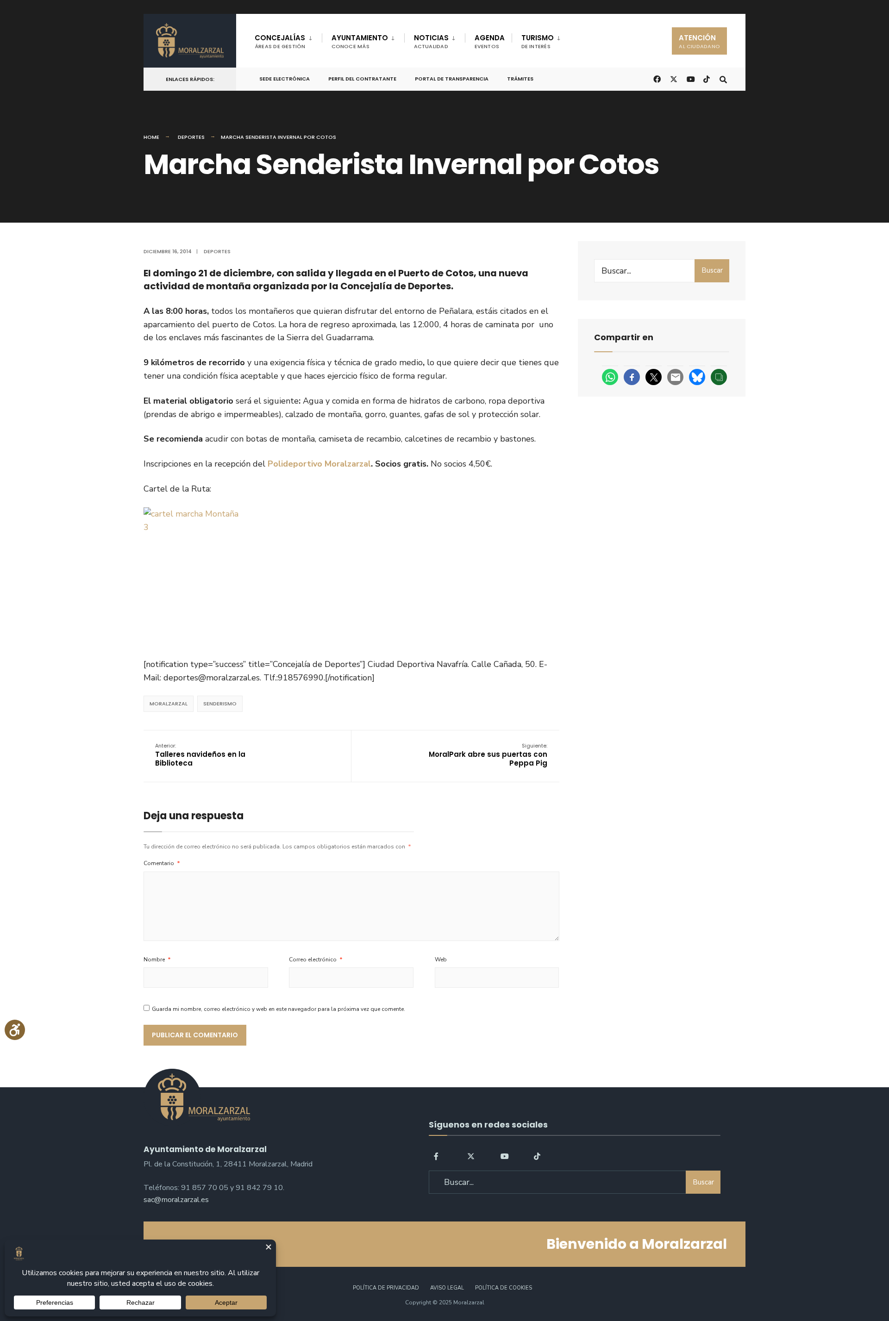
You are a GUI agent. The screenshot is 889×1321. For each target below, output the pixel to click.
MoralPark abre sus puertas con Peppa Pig (488, 755)
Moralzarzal (169, 703)
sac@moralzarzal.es (176, 1200)
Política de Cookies (503, 1287)
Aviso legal (447, 1287)
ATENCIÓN (699, 41)
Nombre (157, 959)
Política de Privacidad (386, 1287)
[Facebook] (437, 1155)
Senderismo (220, 703)
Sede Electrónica (284, 78)
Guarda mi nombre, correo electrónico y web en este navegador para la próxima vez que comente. (278, 1009)
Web (441, 959)
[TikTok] (706, 78)
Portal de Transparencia (451, 78)
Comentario (162, 863)
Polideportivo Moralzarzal (319, 463)
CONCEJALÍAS (280, 41)
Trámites (520, 78)
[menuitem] (288, 39)
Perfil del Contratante (362, 78)
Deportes (191, 137)
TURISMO (537, 41)
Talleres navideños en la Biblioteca (200, 755)
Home (151, 137)
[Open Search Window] (723, 78)
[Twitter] (471, 1155)
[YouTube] (504, 1155)
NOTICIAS (431, 41)
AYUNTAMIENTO (360, 41)
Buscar (712, 270)
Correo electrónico (316, 959)
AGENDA (490, 41)
